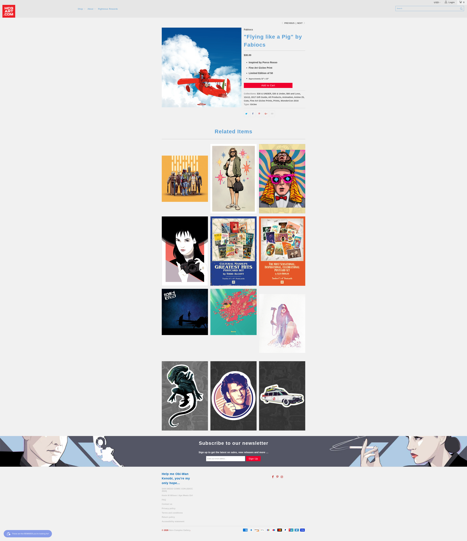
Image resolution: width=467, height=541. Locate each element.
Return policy (168, 517)
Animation (287, 97)
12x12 (247, 97)
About (91, 9)
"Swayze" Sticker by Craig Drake (233, 396)
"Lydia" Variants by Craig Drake (185, 251)
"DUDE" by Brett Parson (233, 178)
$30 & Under (278, 93)
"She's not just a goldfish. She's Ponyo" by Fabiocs (233, 312)
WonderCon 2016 (290, 101)
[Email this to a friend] (272, 114)
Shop (81, 9)
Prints (276, 101)
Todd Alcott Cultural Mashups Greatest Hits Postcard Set (233, 251)
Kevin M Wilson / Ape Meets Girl (177, 495)
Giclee (253, 104)
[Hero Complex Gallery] (38, 11)
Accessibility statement (173, 521)
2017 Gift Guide (259, 97)
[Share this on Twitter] (246, 114)
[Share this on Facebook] (253, 114)
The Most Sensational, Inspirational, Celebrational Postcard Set (282, 251)
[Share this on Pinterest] (259, 114)
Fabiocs (248, 29)
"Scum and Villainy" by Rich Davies (185, 178)
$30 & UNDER (264, 93)
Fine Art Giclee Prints (261, 101)
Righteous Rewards (108, 9)
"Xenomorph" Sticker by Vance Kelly (185, 396)
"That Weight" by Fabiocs (185, 312)
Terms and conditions (172, 513)
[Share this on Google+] (265, 114)
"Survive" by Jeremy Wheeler (282, 323)
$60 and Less (293, 93)
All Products (274, 97)
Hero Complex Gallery (179, 530)
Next (300, 23)
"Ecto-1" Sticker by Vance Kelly (282, 396)
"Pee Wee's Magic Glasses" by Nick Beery (282, 178)
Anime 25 (299, 97)
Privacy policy (168, 508)
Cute (246, 101)
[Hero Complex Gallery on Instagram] (282, 477)
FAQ (164, 500)
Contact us (167, 504)
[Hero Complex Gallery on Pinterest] (277, 477)
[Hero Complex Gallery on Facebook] (273, 477)
